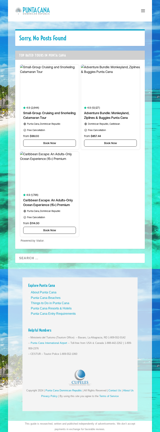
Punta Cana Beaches (45, 297)
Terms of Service (109, 396)
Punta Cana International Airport (49, 342)
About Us (128, 390)
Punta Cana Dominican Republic (63, 390)
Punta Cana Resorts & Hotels (51, 308)
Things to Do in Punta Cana (50, 303)
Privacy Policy (49, 396)
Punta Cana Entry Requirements (53, 313)
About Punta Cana (43, 292)
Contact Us (114, 390)
